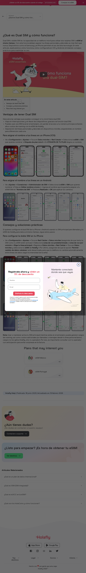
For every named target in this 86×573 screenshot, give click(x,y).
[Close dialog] (78, 264)
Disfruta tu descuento (24, 293)
